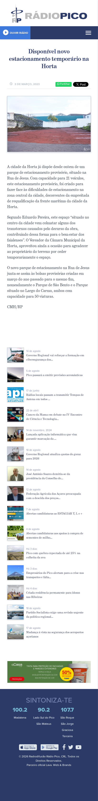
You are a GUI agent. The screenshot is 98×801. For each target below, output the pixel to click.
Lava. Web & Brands (58, 765)
